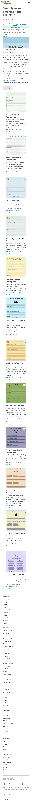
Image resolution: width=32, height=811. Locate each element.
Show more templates (9, 49)
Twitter (9, 784)
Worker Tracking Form (14, 200)
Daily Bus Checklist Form (15, 406)
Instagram (23, 784)
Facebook (4, 784)
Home (4, 25)
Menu (29, 2)
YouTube (18, 784)
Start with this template (9, 80)
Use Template (7, 36)
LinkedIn (14, 784)
